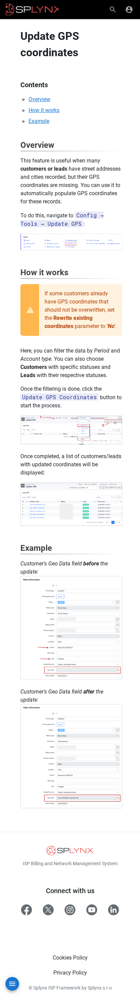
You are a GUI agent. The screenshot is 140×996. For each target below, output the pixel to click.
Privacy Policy (70, 972)
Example (39, 121)
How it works (44, 110)
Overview (39, 99)
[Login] (129, 9)
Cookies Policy (70, 957)
